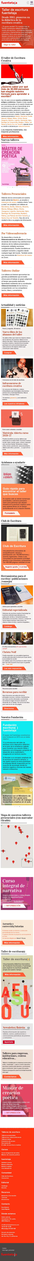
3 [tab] (11, 187)
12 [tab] (26, 187)
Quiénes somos (6, 1162)
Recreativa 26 (5, 1143)
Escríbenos (5, 1207)
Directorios (5, 1199)
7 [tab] (18, 187)
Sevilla (30, 116)
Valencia (3, 118)
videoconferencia (24, 126)
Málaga (9, 118)
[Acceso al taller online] (27, 3)
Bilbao (15, 118)
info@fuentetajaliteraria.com (10, 1225)
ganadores (13, 398)
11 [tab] (25, 187)
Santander (24, 120)
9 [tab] (21, 187)
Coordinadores (6, 1168)
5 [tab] (14, 187)
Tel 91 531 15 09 (6, 1226)
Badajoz (21, 122)
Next (30, 165)
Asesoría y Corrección (8, 1195)
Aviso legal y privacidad (8, 1250)
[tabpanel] (17, 165)
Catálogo (4, 1186)
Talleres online (6, 1139)
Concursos (5, 1178)
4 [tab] (13, 187)
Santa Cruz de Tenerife (15, 124)
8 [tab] (19, 187)
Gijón (29, 120)
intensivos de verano (8, 202)
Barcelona (24, 116)
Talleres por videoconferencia (11, 1137)
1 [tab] (7, 187)
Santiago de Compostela (9, 122)
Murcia (25, 118)
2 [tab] (9, 187)
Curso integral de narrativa (10, 1153)
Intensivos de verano (24, 255)
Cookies (4, 1248)
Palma (27, 122)
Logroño (17, 120)
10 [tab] (23, 187)
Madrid (17, 116)
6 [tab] (16, 187)
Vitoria (20, 118)
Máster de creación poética (10, 1155)
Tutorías (4, 1197)
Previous (3, 165)
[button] (16, 843)
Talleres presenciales (8, 1135)
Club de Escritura (7, 1176)
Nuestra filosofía (6, 1164)
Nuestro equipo (6, 1166)
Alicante (10, 120)
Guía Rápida (5, 1209)
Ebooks (4, 1188)
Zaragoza (4, 120)
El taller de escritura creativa (11, 1145)
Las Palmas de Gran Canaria (17, 216)
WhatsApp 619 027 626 (8, 1228)
